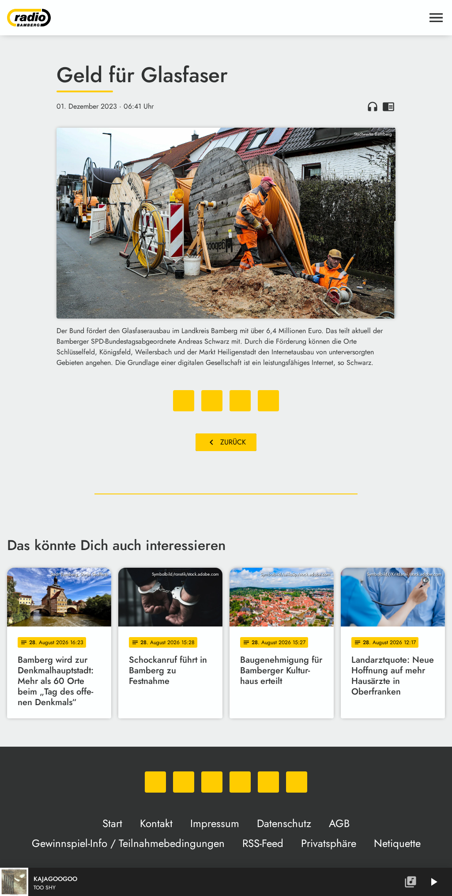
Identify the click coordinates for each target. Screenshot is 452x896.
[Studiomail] (268, 782)
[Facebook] (183, 782)
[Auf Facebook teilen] (183, 400)
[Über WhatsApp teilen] (240, 400)
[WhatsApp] (155, 782)
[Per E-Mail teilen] (268, 400)
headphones (372, 106)
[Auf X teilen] (211, 400)
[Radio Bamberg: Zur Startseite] (215, 18)
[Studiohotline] (296, 782)
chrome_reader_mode (388, 106)
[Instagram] (211, 782)
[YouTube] (240, 782)
